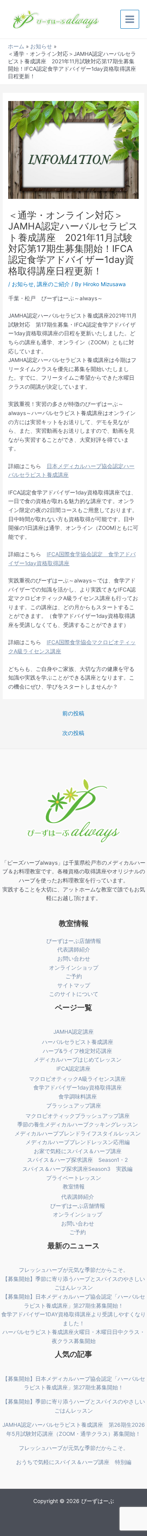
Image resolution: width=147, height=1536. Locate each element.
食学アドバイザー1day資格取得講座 (77, 1087)
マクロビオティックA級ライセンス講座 (77, 1079)
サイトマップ (73, 985)
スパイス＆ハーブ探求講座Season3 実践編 (77, 1169)
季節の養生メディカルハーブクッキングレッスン (77, 1124)
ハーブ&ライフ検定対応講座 (77, 1051)
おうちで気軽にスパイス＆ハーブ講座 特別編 (73, 1462)
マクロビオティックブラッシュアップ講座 (77, 1116)
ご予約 (73, 976)
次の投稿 (73, 733)
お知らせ (23, 284)
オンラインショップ (73, 968)
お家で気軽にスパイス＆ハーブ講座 (78, 1151)
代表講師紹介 (73, 949)
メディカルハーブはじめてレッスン (78, 1059)
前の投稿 (73, 713)
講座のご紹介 (53, 284)
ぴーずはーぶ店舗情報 (73, 941)
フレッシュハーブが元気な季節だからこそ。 (74, 1270)
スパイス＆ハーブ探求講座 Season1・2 (77, 1160)
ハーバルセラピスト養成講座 (77, 1042)
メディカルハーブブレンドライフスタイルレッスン (78, 1133)
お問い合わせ (73, 958)
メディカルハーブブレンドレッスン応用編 (77, 1142)
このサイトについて (73, 994)
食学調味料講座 (77, 1096)
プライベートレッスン (73, 1178)
